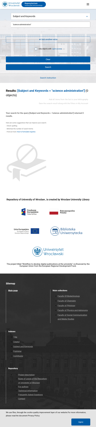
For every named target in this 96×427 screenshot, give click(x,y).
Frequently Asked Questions (30, 395)
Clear (48, 59)
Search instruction (48, 78)
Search (48, 67)
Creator (16, 342)
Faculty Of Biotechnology (69, 296)
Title (15, 337)
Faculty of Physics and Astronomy (73, 310)
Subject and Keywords (23, 346)
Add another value (49, 39)
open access (57, 49)
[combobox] (50, 25)
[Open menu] (88, 4)
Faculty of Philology (66, 305)
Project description (26, 375)
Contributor (18, 356)
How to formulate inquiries (26, 132)
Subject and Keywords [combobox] (24, 16)
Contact (21, 399)
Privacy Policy (34, 416)
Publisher (17, 351)
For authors (23, 387)
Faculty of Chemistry (67, 301)
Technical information (28, 391)
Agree (80, 422)
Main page (13, 290)
